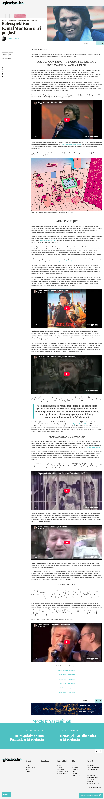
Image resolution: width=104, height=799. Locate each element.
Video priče (60, 769)
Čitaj (73, 761)
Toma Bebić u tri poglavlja (67, 674)
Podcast (59, 767)
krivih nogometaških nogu (47, 240)
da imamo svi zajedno (93, 447)
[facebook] (98, 43)
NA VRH (5, 795)
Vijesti (28, 761)
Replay (58, 765)
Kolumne (74, 773)
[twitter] (100, 701)
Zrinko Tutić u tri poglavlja (67, 679)
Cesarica (29, 771)
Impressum (90, 765)
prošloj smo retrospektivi (78, 424)
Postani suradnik (92, 769)
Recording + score (62, 771)
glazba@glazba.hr (93, 783)
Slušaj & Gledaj (62, 761)
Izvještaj (75, 767)
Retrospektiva (76, 778)
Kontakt (90, 761)
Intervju (74, 765)
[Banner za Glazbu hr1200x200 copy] (66, 709)
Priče (73, 771)
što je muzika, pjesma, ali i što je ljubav (63, 261)
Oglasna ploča (31, 767)
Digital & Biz (76, 775)
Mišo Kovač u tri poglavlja (67, 692)
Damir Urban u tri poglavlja (67, 683)
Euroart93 (97, 787)
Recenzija (75, 769)
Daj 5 (27, 769)
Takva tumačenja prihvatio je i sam (71, 144)
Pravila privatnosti (93, 767)
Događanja (45, 761)
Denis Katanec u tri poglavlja (66, 670)
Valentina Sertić (14, 38)
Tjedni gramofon (62, 773)
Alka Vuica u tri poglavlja (67, 688)
